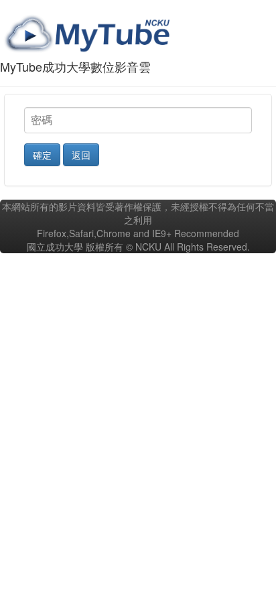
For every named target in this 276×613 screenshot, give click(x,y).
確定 (42, 154)
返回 (81, 154)
